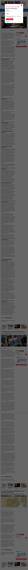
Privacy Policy (7, 21)
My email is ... (7, 10)
